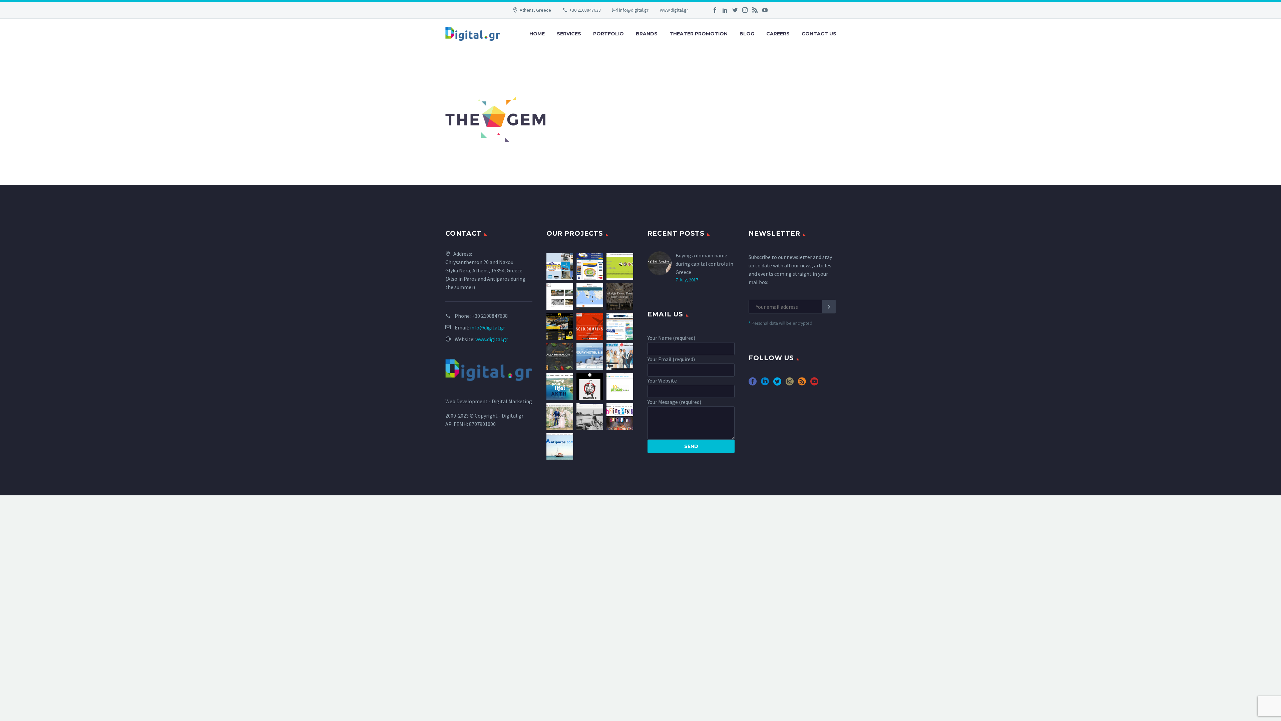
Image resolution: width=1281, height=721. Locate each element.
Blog (747, 34)
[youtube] (814, 384)
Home (537, 34)
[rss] (802, 384)
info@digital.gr (634, 10)
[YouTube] (765, 10)
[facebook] (753, 384)
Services (569, 34)
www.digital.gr (674, 10)
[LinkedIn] (725, 10)
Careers (778, 34)
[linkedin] (765, 384)
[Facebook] (715, 10)
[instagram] (790, 384)
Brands (647, 34)
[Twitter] (735, 10)
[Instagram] (745, 10)
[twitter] (777, 384)
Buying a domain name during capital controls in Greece (704, 263)
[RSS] (755, 10)
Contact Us (819, 34)
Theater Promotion (699, 34)
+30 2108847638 (585, 10)
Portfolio (608, 34)
